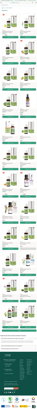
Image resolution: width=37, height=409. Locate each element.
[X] (12, 392)
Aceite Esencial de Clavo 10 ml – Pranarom (7, 164)
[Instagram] (4, 392)
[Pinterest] (14, 392)
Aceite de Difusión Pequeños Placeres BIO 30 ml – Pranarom (7, 217)
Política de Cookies (22, 379)
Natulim (28, 365)
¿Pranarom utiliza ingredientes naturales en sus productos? (11, 345)
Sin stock (28, 248)
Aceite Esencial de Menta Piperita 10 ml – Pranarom (24, 217)
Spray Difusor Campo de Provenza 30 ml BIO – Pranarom (24, 111)
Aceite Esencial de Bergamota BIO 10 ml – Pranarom (25, 84)
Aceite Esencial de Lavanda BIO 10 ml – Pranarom (7, 58)
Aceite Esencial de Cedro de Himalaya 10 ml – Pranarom (7, 270)
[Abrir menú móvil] (0, 2)
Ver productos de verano (32, 0)
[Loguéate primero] (17, 15)
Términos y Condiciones (22, 372)
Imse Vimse (29, 374)
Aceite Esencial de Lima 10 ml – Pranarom (25, 138)
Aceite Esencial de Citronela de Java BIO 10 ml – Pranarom (7, 110)
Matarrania (29, 362)
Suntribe (28, 367)
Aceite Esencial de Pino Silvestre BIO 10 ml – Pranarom (25, 296)
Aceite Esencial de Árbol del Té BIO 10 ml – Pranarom (25, 32)
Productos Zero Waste (22, 369)
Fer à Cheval (29, 371)
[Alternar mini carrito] (36, 2)
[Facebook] (8, 392)
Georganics (29, 364)
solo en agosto (11, 0)
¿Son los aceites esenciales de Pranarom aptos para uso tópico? (12, 338)
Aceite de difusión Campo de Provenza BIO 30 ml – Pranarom (25, 190)
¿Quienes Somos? (22, 360)
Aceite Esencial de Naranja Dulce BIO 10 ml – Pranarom (25, 58)
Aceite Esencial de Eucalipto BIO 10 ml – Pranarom (25, 322)
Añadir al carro (10, 37)
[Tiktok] (6, 392)
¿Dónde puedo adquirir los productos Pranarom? (9, 348)
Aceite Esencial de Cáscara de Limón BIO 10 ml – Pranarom (7, 32)
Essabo (28, 372)
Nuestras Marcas (21, 366)
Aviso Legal (22, 376)
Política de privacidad (22, 374)
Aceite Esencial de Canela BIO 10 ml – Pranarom (7, 243)
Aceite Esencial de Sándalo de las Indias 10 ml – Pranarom (7, 190)
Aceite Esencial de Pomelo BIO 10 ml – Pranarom (25, 243)
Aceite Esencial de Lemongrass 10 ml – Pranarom (25, 164)
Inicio (4, 7)
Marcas (7, 7)
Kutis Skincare (30, 361)
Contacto (21, 362)
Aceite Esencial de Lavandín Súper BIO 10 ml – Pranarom (7, 296)
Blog (21, 364)
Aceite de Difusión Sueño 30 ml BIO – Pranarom (25, 270)
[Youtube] (10, 392)
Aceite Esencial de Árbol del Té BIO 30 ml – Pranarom (7, 322)
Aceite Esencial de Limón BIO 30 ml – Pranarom (7, 138)
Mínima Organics (28, 369)
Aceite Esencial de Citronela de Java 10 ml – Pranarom (7, 84)
